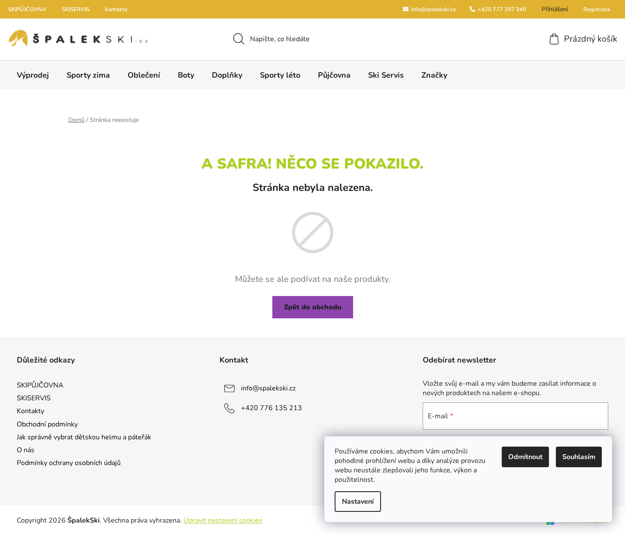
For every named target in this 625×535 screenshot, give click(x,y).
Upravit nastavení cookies (222, 520)
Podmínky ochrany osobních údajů (69, 463)
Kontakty (116, 9)
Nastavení (358, 501)
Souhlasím (578, 457)
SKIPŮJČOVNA (27, 9)
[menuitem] (33, 75)
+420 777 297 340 (501, 9)
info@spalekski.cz (433, 9)
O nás (25, 450)
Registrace (596, 9)
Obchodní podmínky (47, 424)
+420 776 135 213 (271, 408)
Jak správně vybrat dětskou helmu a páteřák (84, 437)
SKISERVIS (75, 9)
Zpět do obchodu (312, 307)
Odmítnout (525, 457)
